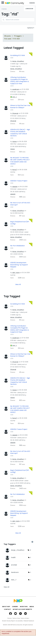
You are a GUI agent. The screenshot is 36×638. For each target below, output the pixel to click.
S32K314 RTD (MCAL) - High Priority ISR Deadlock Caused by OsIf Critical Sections (20, 133)
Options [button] (30, 28)
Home (4, 9)
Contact (7, 609)
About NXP (6, 606)
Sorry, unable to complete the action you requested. (16, 632)
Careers (15, 606)
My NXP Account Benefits (22, 609)
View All (18, 284)
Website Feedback (29, 620)
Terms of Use (16, 618)
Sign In (32, 3)
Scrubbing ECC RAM (17, 55)
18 (30, 550)
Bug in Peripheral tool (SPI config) (19, 223)
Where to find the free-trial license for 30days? (20, 106)
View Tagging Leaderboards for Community (18, 542)
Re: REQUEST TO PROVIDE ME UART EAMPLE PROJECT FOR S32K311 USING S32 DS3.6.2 (20, 161)
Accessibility (19, 620)
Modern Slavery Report (8, 620)
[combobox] (18, 20)
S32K (11, 58)
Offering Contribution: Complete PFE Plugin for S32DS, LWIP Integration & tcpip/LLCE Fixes (19, 80)
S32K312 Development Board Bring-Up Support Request (19, 265)
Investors (24, 606)
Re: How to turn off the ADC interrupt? (20, 204)
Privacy (9, 618)
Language (29, 9)
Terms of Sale (24, 618)
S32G (12, 86)
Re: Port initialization (17, 246)
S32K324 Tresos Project (18, 181)
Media (32, 606)
